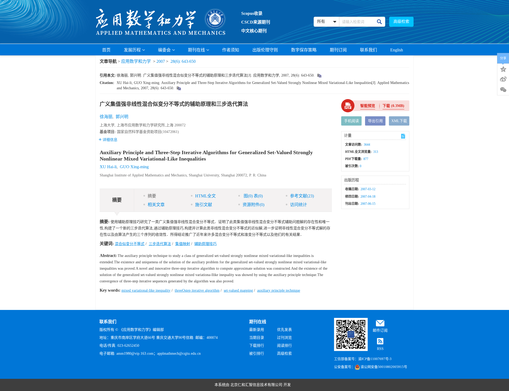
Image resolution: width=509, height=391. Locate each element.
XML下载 (399, 121)
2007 (160, 61)
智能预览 (367, 106)
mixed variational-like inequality (145, 290)
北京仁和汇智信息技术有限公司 (256, 385)
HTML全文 (205, 196)
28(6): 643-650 (183, 61)
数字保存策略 (304, 50)
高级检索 (401, 21)
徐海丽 (106, 116)
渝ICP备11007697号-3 (375, 359)
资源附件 (253, 204)
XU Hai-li (108, 167)
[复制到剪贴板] (319, 75)
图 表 (253, 196)
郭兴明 (122, 116)
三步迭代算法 (160, 244)
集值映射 (182, 244)
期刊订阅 (338, 50)
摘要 (152, 196)
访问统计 (298, 204)
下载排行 (256, 346)
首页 (106, 50)
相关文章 (156, 204)
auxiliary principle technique (278, 290)
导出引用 (375, 121)
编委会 (164, 50)
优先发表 (284, 330)
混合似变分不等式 (129, 244)
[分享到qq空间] (503, 69)
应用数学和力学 (136, 61)
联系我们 (368, 50)
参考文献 (302, 196)
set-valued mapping (238, 290)
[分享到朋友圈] (503, 90)
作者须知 (230, 50)
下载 (393, 106)
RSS (380, 349)
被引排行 (256, 354)
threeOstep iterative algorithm (197, 290)
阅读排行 (284, 346)
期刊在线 (196, 50)
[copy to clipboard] (178, 88)
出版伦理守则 (265, 50)
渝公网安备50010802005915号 (384, 367)
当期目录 (256, 338)
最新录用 (256, 330)
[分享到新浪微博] (503, 79)
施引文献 (203, 204)
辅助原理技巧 (205, 244)
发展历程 (132, 50)
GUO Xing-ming (134, 167)
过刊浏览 (284, 338)
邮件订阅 (380, 330)
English (396, 50)
